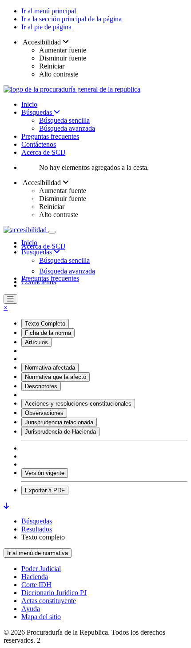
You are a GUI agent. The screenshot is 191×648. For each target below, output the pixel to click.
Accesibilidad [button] (42, 42)
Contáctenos (38, 144)
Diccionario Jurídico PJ (54, 592)
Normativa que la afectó (55, 377)
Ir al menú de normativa (37, 553)
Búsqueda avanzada (67, 128)
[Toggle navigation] (52, 232)
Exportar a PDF (45, 490)
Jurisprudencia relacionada (59, 422)
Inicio (29, 104)
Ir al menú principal (48, 11)
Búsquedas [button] (37, 252)
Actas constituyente (48, 600)
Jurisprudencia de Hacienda (60, 431)
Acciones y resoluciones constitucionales (78, 403)
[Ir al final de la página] (6, 506)
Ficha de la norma (48, 333)
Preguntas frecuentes (50, 136)
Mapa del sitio (41, 616)
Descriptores (41, 386)
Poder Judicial (41, 568)
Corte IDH (36, 584)
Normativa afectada (50, 367)
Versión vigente (44, 473)
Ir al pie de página (46, 27)
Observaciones (44, 413)
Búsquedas (37, 112)
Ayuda (30, 608)
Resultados (36, 529)
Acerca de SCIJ (43, 152)
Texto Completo (45, 323)
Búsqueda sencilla (64, 120)
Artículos (36, 342)
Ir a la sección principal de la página (71, 19)
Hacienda (34, 576)
